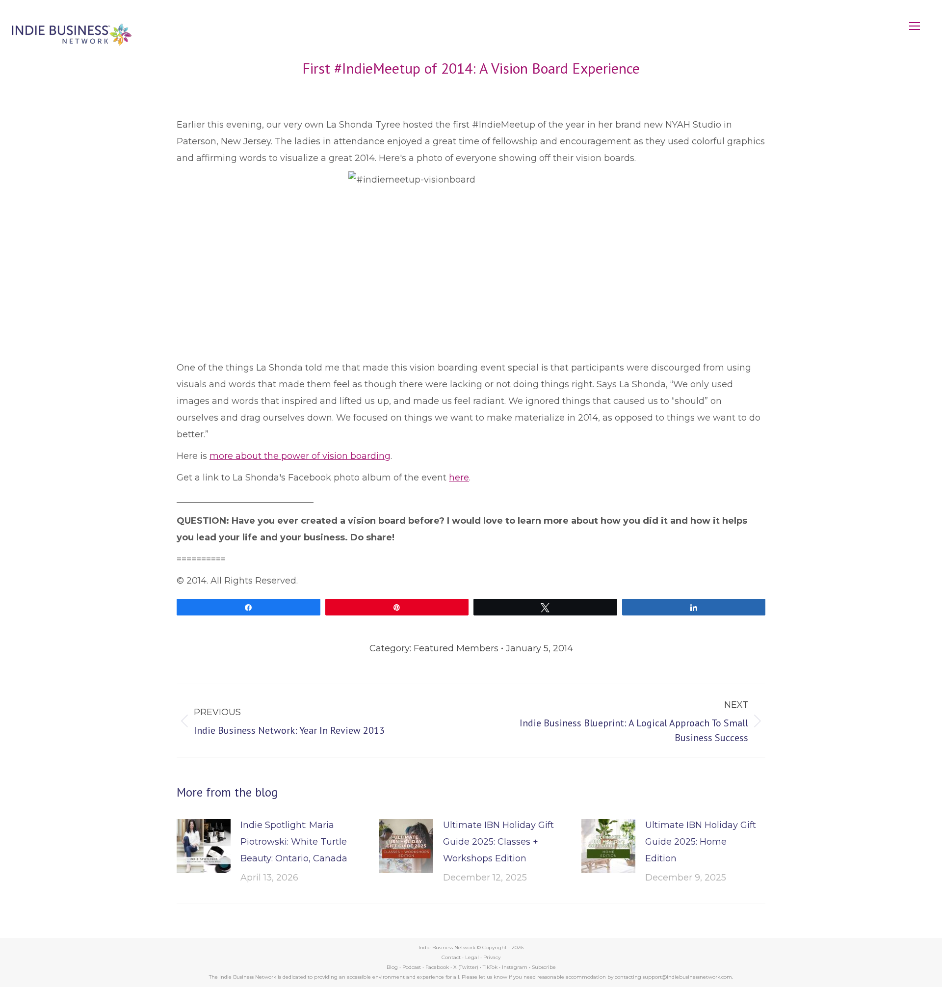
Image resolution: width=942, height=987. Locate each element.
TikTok (490, 967)
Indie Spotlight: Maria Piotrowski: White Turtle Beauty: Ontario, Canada (293, 842)
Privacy (491, 957)
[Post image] (204, 846)
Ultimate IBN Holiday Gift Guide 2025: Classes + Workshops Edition (498, 842)
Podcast (411, 967)
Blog (392, 967)
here (459, 477)
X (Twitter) (466, 967)
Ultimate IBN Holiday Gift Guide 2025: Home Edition (700, 842)
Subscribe (544, 967)
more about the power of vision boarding (300, 456)
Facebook (437, 967)
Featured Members (456, 648)
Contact (451, 957)
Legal (472, 957)
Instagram (514, 967)
